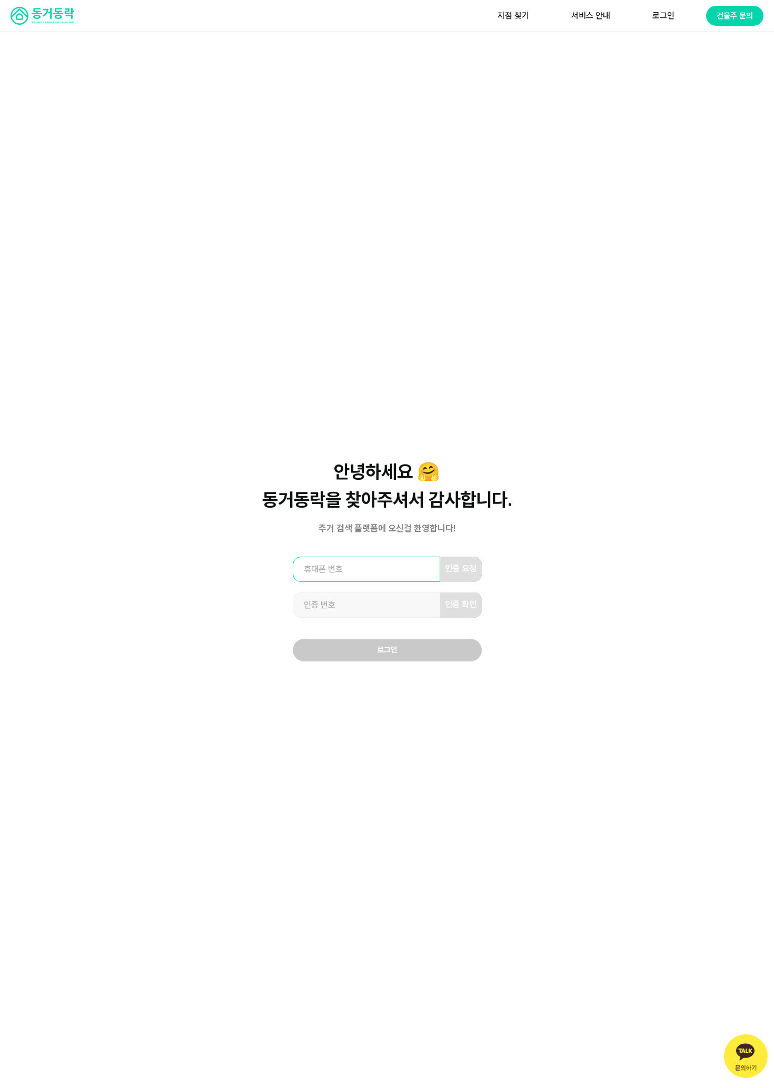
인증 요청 (461, 568)
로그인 (387, 650)
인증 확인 (461, 604)
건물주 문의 (735, 16)
